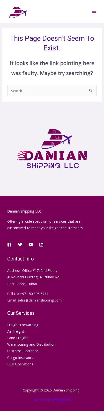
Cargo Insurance (20, 357)
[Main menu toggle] (94, 11)
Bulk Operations (20, 364)
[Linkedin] (41, 244)
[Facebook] (9, 244)
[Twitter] (20, 244)
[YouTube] (31, 244)
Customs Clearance (22, 350)
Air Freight (15, 331)
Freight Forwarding (22, 324)
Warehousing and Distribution (31, 344)
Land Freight (17, 337)
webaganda (61, 399)
